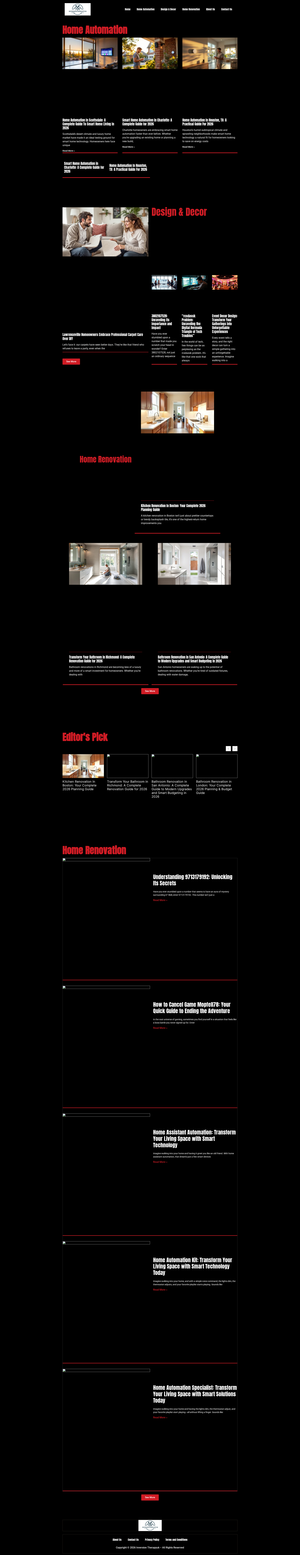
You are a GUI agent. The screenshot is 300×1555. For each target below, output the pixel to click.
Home (127, 9)
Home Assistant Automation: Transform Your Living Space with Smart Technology (194, 1138)
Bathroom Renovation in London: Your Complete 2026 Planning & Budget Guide (214, 787)
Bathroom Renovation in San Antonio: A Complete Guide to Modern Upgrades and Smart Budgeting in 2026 (193, 659)
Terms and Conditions (176, 1540)
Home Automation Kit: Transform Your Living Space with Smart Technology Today (192, 1266)
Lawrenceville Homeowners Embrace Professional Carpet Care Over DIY (102, 336)
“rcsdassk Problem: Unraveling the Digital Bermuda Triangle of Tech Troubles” (192, 325)
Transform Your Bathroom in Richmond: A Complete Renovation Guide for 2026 (102, 659)
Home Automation (146, 9)
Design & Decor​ (168, 9)
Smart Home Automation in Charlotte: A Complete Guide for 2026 (147, 122)
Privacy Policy (152, 1540)
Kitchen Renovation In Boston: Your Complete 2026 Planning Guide (173, 507)
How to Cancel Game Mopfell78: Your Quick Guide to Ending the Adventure (192, 1007)
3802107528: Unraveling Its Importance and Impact (162, 321)
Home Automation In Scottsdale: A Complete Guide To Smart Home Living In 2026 (88, 124)
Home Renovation (191, 9)
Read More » (68, 151)
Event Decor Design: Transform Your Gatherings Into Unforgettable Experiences (225, 323)
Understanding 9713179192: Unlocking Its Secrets (192, 880)
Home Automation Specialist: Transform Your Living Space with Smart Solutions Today (195, 1394)
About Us (210, 9)
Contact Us (226, 9)
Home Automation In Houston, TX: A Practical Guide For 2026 (204, 122)
